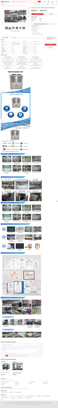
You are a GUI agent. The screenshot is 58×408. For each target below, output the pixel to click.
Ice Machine (16, 381)
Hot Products (9, 402)
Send (6, 355)
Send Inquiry (37, 14)
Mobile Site (46, 402)
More (1, 399)
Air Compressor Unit (11, 392)
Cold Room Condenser (3, 383)
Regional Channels (38, 402)
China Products (13, 402)
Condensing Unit (17, 384)
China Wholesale (26, 402)
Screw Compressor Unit (4, 392)
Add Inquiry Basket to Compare (15, 30)
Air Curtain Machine (45, 381)
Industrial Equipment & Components (7, 5)
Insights (49, 402)
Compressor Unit (17, 5)
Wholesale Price (30, 402)
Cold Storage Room (17, 383)
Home (1, 5)
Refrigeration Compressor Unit (22, 5)
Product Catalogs (12, 380)
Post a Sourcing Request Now (23, 355)
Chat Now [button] (51, 14)
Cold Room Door (3, 384)
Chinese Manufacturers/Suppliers (19, 402)
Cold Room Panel (45, 383)
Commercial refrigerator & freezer (5, 381)
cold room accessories (31, 381)
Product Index (42, 402)
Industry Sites (34, 402)
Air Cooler (30, 383)
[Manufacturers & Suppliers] (5, 1)
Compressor (13, 5)
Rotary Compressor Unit (18, 392)
